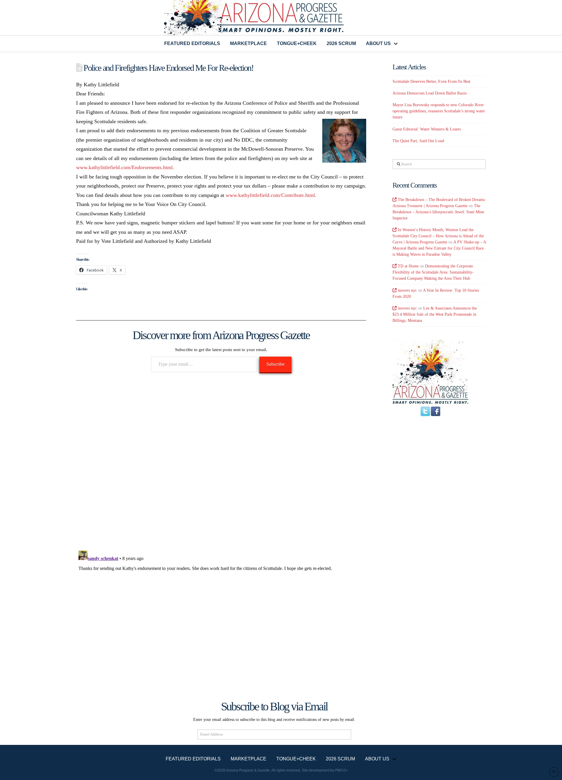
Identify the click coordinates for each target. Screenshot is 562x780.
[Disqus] (221, 462)
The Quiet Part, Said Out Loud (418, 141)
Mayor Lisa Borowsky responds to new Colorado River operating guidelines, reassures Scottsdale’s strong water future (439, 111)
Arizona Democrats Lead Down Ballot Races (430, 93)
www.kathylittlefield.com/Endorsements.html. (126, 167)
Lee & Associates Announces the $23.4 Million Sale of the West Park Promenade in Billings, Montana (435, 314)
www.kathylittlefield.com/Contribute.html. (271, 195)
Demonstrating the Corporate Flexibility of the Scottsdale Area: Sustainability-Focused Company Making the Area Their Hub (433, 272)
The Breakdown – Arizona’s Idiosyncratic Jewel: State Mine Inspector (438, 212)
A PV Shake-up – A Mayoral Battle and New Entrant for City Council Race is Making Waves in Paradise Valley (439, 248)
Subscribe (275, 364)
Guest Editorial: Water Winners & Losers (427, 129)
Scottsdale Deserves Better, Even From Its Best (431, 81)
